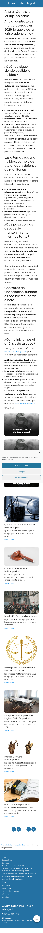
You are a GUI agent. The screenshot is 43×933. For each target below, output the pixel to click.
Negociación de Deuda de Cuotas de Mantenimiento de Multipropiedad (17, 869)
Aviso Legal (6, 888)
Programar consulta (25, 403)
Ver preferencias (21, 478)
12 (28, 829)
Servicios (5, 863)
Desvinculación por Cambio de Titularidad (19, 874)
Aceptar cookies (21, 465)
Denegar (21, 471)
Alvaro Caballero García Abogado (17, 907)
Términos (5, 894)
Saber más (9, 539)
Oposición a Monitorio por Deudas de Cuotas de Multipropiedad (17, 878)
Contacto (6, 885)
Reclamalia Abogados (15, 351)
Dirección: (6, 918)
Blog (4, 882)
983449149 (15, 914)
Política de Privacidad (10, 891)
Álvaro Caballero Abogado (21, 3)
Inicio (4, 857)
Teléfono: (6, 914)
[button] (39, 453)
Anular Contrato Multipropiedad (14, 865)
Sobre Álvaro (7, 860)
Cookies (5, 897)
